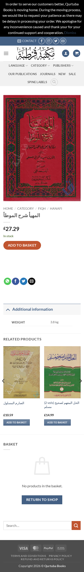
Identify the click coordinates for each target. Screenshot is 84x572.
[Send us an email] (63, 41)
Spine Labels (37, 82)
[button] (6, 53)
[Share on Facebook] (15, 281)
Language (17, 65)
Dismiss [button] (70, 32)
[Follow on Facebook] (41, 41)
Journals (47, 74)
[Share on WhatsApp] (7, 281)
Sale (72, 74)
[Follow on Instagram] (48, 41)
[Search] (54, 82)
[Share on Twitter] (23, 281)
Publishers (62, 65)
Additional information (32, 309)
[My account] (65, 53)
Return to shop (42, 500)
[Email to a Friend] (31, 281)
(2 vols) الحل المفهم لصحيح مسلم (61, 405)
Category (39, 65)
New (62, 74)
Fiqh (42, 208)
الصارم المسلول (13, 403)
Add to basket (22, 245)
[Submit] (76, 525)
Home (8, 208)
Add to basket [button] (16, 422)
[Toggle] (7, 309)
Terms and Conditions (28, 555)
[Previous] (3, 390)
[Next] (80, 390)
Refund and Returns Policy (42, 559)
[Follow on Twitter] (56, 41)
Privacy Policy (60, 555)
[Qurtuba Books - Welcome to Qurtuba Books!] (35, 53)
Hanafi (56, 208)
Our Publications (22, 74)
